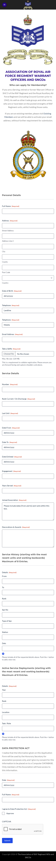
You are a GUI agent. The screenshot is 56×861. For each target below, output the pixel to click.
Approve (10, 813)
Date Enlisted (12, 456)
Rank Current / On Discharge (18, 399)
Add (3, 654)
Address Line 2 (8, 241)
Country (5, 283)
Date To (9, 442)
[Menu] (4, 5)
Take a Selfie (11, 349)
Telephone (10, 305)
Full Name (10, 206)
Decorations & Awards (16, 527)
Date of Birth (12, 291)
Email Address (12, 334)
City (3, 251)
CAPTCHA (6, 821)
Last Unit (10, 413)
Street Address (8, 231)
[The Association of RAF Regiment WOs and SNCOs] (28, 5)
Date (8, 780)
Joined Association (14, 500)
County (5, 262)
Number (10, 384)
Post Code (6, 272)
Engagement (11, 471)
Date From (11, 428)
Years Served (11, 485)
